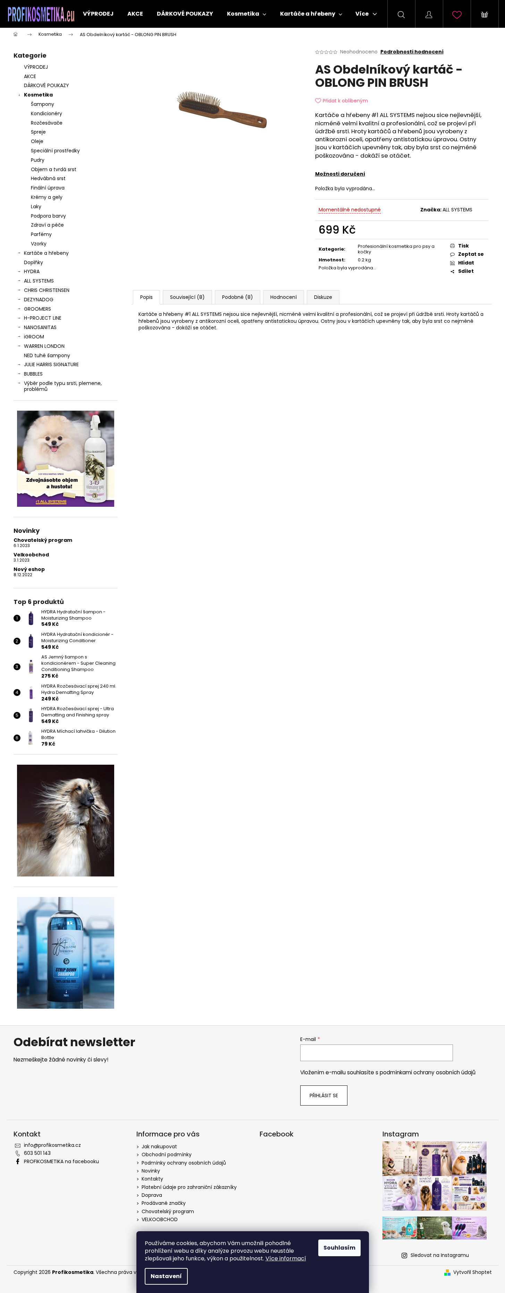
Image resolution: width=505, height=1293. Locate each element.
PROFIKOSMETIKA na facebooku (61, 1161)
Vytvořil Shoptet (472, 1272)
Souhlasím (339, 1248)
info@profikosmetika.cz (52, 1145)
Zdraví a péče (47, 224)
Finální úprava (48, 187)
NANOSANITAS (40, 327)
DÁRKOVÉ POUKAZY (46, 85)
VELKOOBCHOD (160, 1219)
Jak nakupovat (159, 1146)
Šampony (42, 104)
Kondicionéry (46, 113)
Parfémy (41, 234)
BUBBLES (33, 373)
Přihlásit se (324, 1095)
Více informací (286, 1258)
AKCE (30, 76)
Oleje (37, 141)
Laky (36, 206)
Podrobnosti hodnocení (412, 52)
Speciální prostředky (55, 150)
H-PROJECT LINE (42, 317)
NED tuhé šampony (47, 355)
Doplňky (33, 262)
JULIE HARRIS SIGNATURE (51, 364)
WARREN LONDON (44, 346)
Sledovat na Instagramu (440, 1255)
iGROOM (34, 336)
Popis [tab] (146, 297)
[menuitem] (98, 14)
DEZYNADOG (38, 299)
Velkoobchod (31, 554)
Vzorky (39, 243)
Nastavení (166, 1276)
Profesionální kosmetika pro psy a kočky (396, 249)
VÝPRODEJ (36, 67)
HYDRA (32, 271)
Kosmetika (38, 94)
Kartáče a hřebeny (46, 253)
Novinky (151, 1170)
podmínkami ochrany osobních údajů (427, 1072)
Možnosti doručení (340, 173)
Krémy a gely (46, 197)
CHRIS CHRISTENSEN (46, 290)
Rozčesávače (46, 122)
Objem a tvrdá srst (53, 169)
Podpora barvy (48, 215)
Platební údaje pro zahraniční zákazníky (189, 1187)
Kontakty (152, 1178)
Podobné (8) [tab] (237, 297)
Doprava (152, 1195)
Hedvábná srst (48, 178)
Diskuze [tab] (323, 297)
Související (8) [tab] (187, 297)
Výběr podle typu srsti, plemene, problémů (63, 386)
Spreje (38, 131)
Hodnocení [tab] (283, 297)
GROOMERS (37, 308)
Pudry (37, 160)
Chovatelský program (43, 540)
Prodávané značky (164, 1203)
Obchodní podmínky (167, 1154)
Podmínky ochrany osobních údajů (184, 1162)
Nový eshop (29, 569)
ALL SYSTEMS (39, 280)
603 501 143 (37, 1153)
